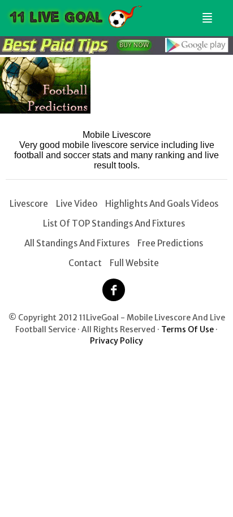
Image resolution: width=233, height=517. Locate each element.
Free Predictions (170, 243)
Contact (85, 263)
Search (220, 13)
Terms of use (187, 329)
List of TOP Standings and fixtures (114, 223)
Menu (205, 13)
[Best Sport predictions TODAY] (116, 52)
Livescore (29, 203)
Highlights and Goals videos (161, 203)
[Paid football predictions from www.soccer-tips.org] (45, 110)
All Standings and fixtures (77, 243)
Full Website (134, 263)
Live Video (76, 203)
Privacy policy (116, 341)
